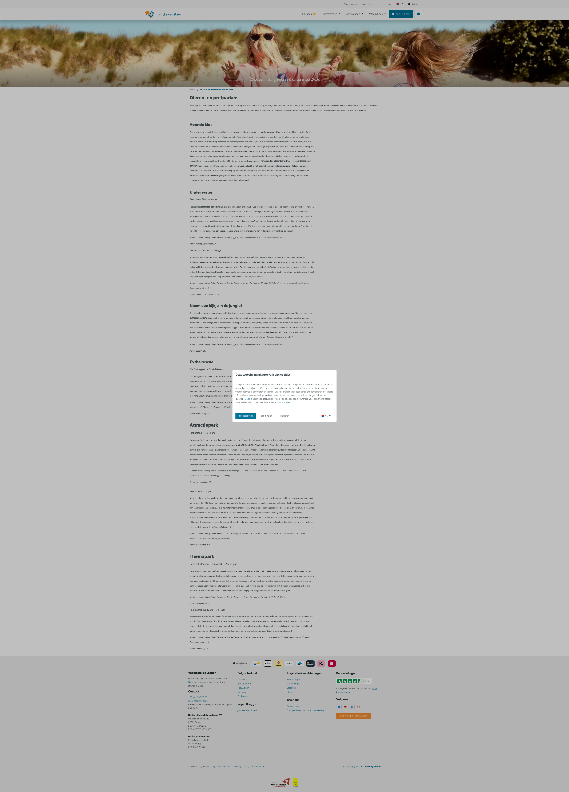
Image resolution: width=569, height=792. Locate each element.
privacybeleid (284, 402)
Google (248, 399)
